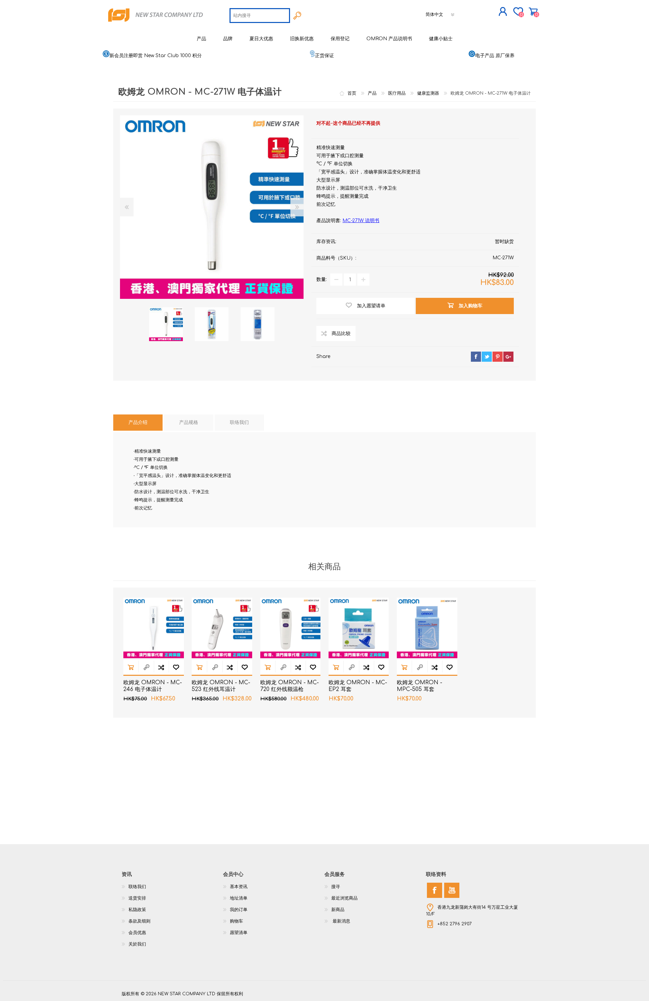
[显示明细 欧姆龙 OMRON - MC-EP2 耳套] (359, 628)
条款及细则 (139, 921)
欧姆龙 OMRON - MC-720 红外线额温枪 (289, 686)
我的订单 (238, 909)
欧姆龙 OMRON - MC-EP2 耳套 (358, 686)
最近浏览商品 (344, 898)
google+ (508, 357)
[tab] (138, 422)
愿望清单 (238, 932)
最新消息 (340, 921)
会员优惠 (137, 932)
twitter (487, 357)
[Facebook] (434, 890)
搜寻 (335, 886)
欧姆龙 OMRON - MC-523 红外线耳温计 (221, 686)
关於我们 (137, 944)
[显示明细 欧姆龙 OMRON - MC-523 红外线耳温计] (222, 628)
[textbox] (260, 15)
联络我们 (137, 886)
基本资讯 (238, 886)
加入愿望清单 (176, 667)
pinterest (497, 357)
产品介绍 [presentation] (137, 422)
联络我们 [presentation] (239, 422)
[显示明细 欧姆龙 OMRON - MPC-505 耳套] (427, 628)
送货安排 (137, 898)
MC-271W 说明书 (360, 220)
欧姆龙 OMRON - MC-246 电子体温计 (152, 686)
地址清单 (238, 898)
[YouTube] (451, 890)
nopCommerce (510, 987)
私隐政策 (137, 909)
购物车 (533, 11)
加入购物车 (130, 667)
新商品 (337, 909)
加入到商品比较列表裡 (161, 667)
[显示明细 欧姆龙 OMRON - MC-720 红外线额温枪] (290, 628)
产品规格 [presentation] (188, 422)
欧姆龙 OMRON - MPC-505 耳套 (419, 686)
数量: (321, 279)
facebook (476, 357)
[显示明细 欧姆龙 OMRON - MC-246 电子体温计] (153, 628)
